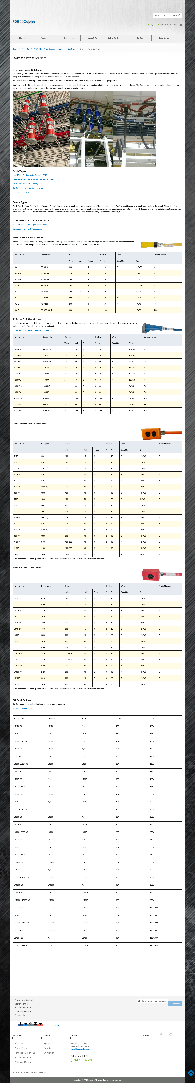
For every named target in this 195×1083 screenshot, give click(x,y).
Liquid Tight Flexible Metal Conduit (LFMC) (30, 175)
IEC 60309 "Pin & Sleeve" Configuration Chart (31, 330)
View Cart (48, 1048)
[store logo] (25, 22)
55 (53, 1025)
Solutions (72, 49)
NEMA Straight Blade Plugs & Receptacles (30, 225)
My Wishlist (49, 1053)
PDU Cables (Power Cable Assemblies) (49, 49)
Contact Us (20, 1015)
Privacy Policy (21, 1048)
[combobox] (167, 15)
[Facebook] (20, 1025)
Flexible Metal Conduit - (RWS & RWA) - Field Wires (33, 179)
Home (15, 49)
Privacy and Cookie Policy (26, 1000)
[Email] (35, 1025)
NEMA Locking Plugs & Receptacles (27, 229)
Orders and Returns (24, 1011)
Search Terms (21, 1004)
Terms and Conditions (25, 1053)
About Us (19, 1043)
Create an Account (168, 24)
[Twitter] (25, 1025)
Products (25, 49)
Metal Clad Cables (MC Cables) (25, 184)
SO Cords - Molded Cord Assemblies (28, 188)
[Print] (30, 1025)
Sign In (153, 24)
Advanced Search (23, 1007)
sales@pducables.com (80, 1049)
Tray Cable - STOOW (21, 192)
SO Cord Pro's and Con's (22, 708)
